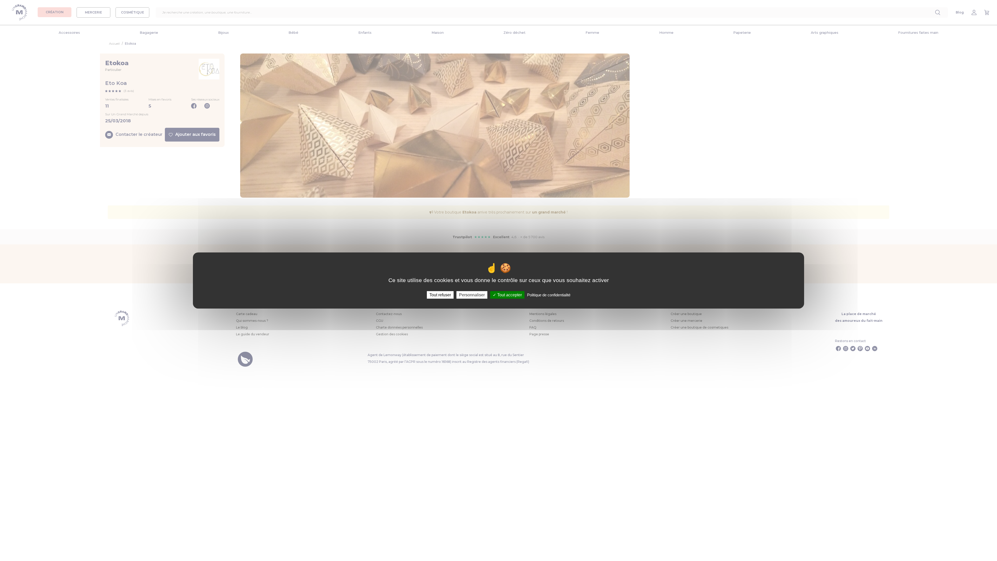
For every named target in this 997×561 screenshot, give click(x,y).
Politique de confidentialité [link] (548, 295)
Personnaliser (472, 295)
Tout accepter (509, 295)
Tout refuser (440, 295)
